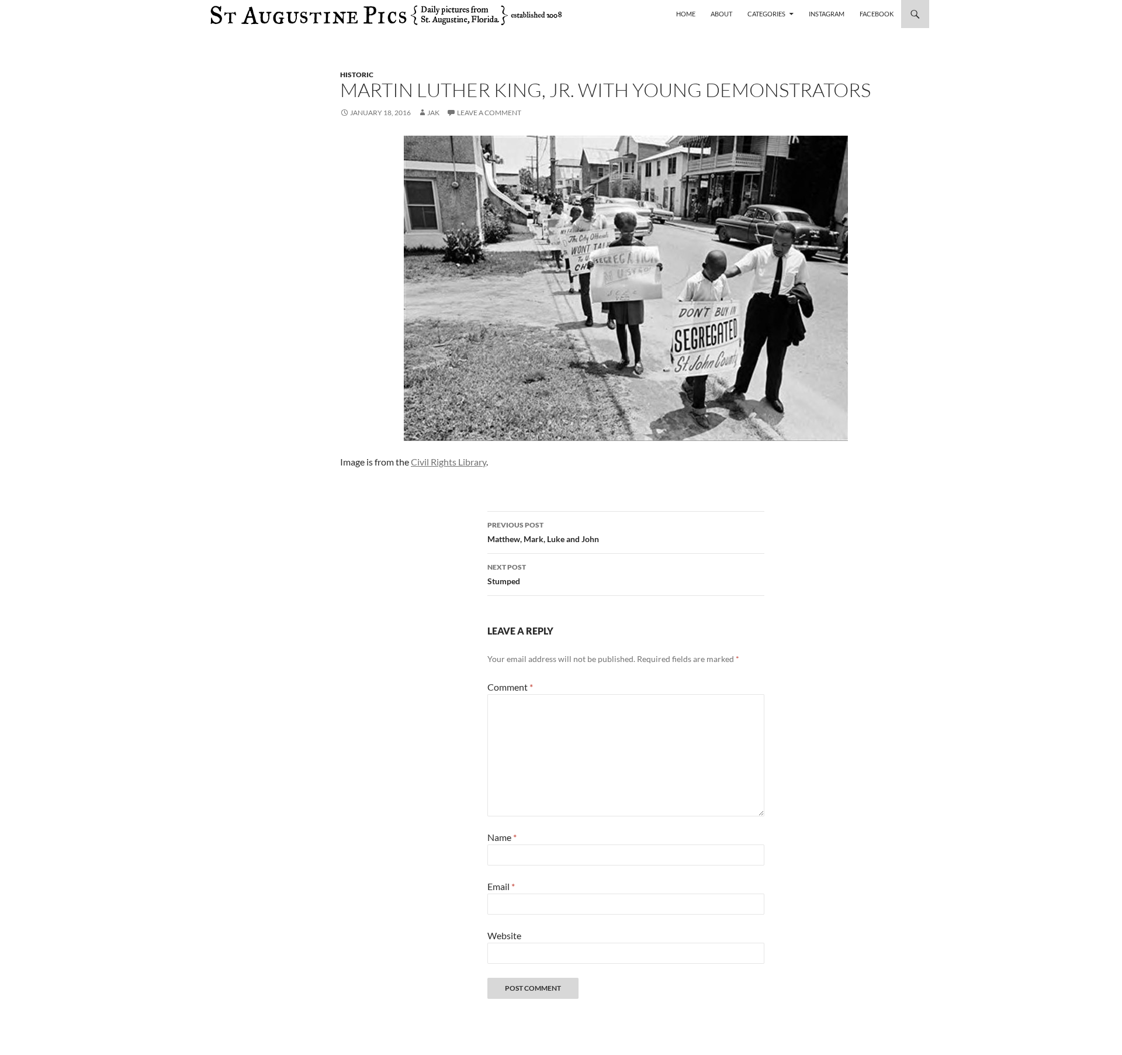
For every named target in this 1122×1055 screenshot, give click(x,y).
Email (501, 886)
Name (502, 837)
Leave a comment (489, 112)
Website (504, 935)
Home (685, 14)
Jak (433, 112)
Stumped (506, 574)
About (721, 14)
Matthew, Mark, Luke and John (543, 532)
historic (356, 74)
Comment (510, 686)
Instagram (826, 14)
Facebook (877, 14)
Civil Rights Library (448, 461)
